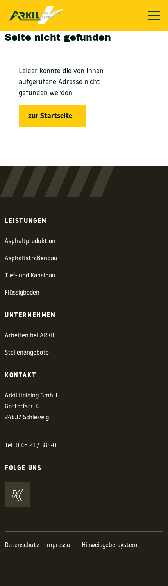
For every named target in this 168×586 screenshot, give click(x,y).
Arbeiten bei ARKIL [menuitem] (30, 336)
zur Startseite (50, 116)
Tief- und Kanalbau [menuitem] (30, 276)
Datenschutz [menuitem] (22, 545)
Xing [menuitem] (17, 494)
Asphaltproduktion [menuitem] (30, 241)
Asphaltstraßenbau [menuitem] (31, 259)
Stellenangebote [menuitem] (27, 353)
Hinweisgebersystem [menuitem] (110, 545)
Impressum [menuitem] (60, 545)
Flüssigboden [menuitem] (22, 293)
